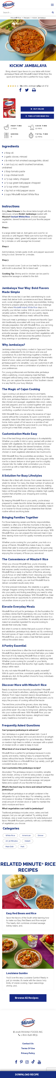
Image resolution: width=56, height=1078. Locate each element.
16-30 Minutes (12, 841)
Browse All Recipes (26, 997)
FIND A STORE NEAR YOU (38, 116)
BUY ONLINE (38, 109)
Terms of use (28, 1048)
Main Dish (10, 847)
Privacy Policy (28, 1053)
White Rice (10, 835)
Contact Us (28, 1043)
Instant (27, 841)
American (26, 835)
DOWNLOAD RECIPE (27, 1074)
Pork (22, 847)
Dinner (40, 835)
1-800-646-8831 (29, 1035)
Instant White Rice (20, 217)
